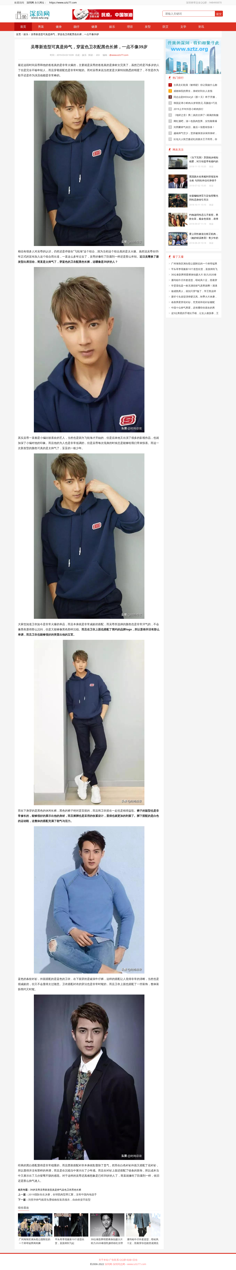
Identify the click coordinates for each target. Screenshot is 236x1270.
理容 (130, 27)
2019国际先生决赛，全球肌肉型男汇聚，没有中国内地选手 (62, 1194)
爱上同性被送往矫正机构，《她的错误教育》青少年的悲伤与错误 (203, 237)
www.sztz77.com (136, 1264)
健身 (59, 27)
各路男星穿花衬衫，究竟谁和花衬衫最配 (193, 302)
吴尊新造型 (46, 1189)
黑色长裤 (76, 1189)
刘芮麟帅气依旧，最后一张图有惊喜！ (192, 127)
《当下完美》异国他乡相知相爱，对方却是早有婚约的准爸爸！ (203, 161)
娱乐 (112, 27)
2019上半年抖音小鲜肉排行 (187, 109)
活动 (135, 1259)
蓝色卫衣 (67, 1189)
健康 (94, 27)
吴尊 (37, 1189)
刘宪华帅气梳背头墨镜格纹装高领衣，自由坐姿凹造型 (59, 1199)
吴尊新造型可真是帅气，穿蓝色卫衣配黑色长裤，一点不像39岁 (65, 34)
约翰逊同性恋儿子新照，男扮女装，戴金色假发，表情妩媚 (203, 218)
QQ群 (123, 1259)
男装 (41, 27)
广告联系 (114, 1259)
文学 (183, 27)
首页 (23, 27)
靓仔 (76, 27)
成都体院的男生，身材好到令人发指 (191, 91)
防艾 (165, 27)
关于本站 (103, 1259)
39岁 (32, 1189)
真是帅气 (57, 1189)
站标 (129, 1259)
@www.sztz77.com (118, 55)
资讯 (201, 27)
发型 (148, 27)
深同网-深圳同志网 (115, 1264)
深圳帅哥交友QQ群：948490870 (204, 2)
